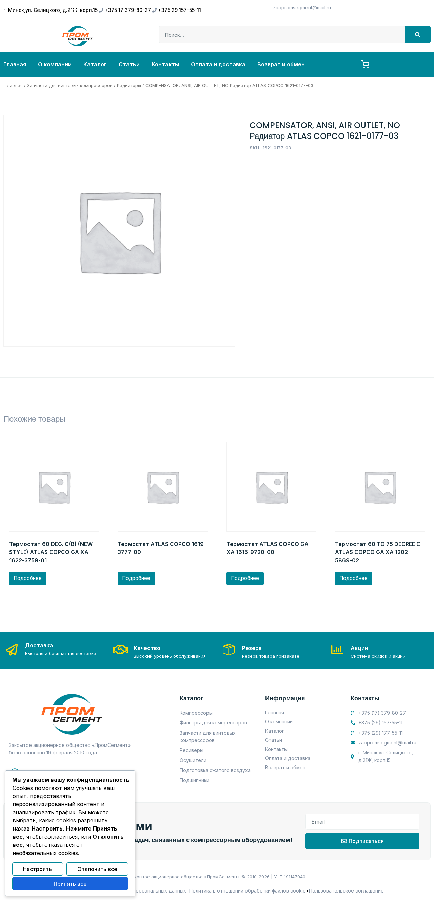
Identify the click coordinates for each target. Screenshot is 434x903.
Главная (14, 64)
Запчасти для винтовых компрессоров (70, 85)
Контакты (165, 64)
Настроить (37, 869)
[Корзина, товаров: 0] (365, 64)
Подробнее (28, 578)
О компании (55, 64)
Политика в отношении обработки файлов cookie (247, 891)
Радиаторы (129, 85)
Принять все (70, 883)
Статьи (129, 64)
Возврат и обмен (281, 64)
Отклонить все (97, 869)
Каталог (95, 64)
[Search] (418, 34)
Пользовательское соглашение (346, 891)
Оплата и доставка (218, 64)
